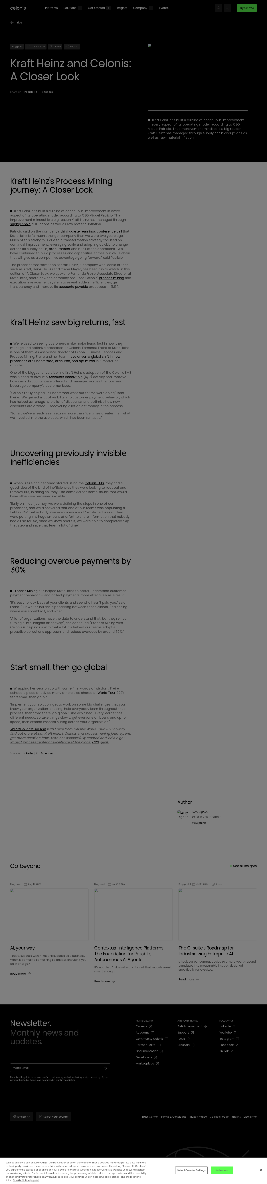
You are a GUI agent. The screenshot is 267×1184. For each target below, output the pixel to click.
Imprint (35, 1180)
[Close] (261, 1170)
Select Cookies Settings (191, 1170)
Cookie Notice (21, 1180)
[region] (133, 1170)
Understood (222, 1170)
